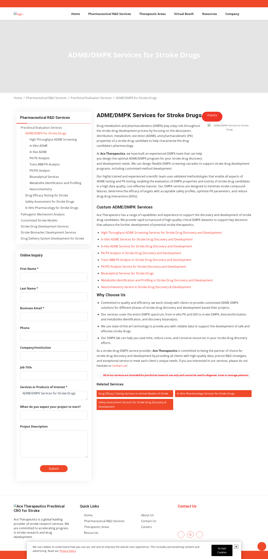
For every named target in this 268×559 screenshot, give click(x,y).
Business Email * (32, 308)
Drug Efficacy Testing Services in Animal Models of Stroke (133, 393)
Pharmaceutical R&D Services (109, 14)
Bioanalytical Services (44, 177)
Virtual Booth (184, 14)
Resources (209, 14)
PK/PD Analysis (40, 171)
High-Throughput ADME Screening (53, 139)
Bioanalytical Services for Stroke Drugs (127, 273)
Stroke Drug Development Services (45, 226)
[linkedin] (199, 534)
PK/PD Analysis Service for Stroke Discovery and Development (143, 267)
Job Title (26, 367)
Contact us (148, 521)
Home (75, 14)
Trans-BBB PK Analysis (45, 164)
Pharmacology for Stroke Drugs (51, 208)
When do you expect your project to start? (50, 407)
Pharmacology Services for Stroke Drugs (206, 393)
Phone (24, 328)
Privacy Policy (68, 551)
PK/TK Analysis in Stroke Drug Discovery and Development (141, 253)
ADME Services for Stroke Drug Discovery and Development (147, 239)
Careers (146, 527)
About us (147, 515)
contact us (119, 366)
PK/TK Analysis (40, 158)
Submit (54, 469)
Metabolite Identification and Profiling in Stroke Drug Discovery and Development (157, 280)
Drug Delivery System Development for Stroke (52, 238)
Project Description (34, 426)
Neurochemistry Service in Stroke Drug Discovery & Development (146, 287)
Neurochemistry (41, 189)
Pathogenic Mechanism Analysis (43, 214)
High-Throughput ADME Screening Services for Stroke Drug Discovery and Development (161, 233)
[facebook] (181, 534)
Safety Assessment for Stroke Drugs (49, 202)
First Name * (29, 269)
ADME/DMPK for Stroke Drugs (45, 133)
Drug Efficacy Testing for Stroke (46, 195)
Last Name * (29, 288)
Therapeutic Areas (152, 14)
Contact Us (187, 506)
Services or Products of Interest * (43, 387)
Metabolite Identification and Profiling (55, 183)
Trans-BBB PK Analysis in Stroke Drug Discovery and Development (146, 260)
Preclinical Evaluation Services (91, 98)
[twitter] (190, 534)
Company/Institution (35, 348)
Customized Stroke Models (39, 220)
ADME (39, 146)
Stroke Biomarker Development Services (48, 232)
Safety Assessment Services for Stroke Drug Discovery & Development (132, 404)
